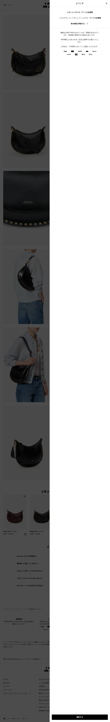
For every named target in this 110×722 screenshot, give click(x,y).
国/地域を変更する (78, 24)
